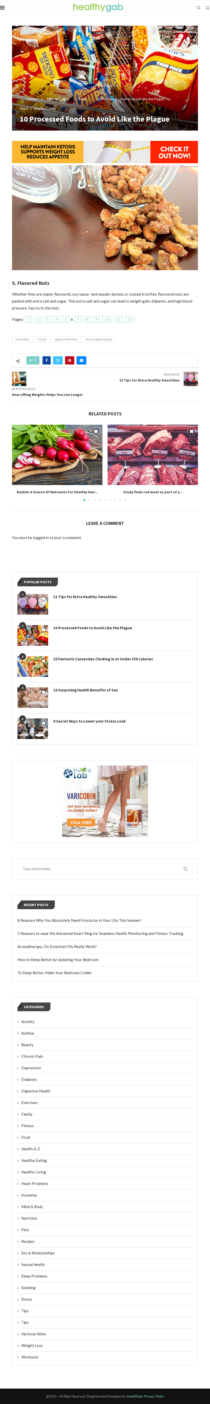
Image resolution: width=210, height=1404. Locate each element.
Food (83, 99)
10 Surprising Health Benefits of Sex (85, 690)
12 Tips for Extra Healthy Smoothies (85, 596)
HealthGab (134, 1396)
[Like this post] (34, 360)
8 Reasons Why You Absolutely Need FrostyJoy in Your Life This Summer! (79, 920)
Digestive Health (35, 1091)
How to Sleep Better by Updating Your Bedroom (57, 959)
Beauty (27, 1044)
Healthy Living (33, 1172)
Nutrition (29, 1218)
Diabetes (29, 1079)
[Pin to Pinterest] (69, 360)
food (42, 339)
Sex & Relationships (38, 1253)
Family (27, 1114)
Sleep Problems (34, 1276)
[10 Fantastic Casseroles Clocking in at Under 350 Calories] (32, 666)
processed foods (99, 339)
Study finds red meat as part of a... (153, 492)
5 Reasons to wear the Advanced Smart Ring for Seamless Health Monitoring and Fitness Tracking (100, 933)
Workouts (29, 1357)
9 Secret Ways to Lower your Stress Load (89, 721)
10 (106, 319)
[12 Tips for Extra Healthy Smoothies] (32, 604)
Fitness (27, 1125)
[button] (19, 462)
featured (22, 339)
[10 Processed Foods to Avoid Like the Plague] (32, 635)
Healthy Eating (58, 99)
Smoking (28, 1287)
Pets (25, 1229)
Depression (31, 1067)
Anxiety (28, 1021)
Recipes (28, 1241)
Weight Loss (32, 1345)
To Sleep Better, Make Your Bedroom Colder (54, 972)
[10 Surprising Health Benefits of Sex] (32, 697)
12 (130, 319)
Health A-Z (30, 1148)
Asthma (27, 1033)
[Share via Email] (81, 360)
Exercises (29, 1102)
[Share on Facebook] (47, 360)
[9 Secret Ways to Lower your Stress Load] (32, 728)
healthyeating (66, 339)
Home (31, 99)
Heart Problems (34, 1183)
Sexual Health (33, 1264)
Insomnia (29, 1195)
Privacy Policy (154, 1396)
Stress (26, 1299)
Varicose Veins (33, 1334)
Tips (25, 1310)
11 (118, 319)
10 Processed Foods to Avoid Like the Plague (92, 627)
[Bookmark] (207, 8)
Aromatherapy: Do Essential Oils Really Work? (57, 946)
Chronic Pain (32, 1056)
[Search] (198, 7)
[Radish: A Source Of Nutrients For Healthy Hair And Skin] (57, 455)
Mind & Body (32, 1206)
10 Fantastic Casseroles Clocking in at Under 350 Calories (103, 659)
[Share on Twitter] (58, 360)
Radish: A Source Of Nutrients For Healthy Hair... (57, 492)
